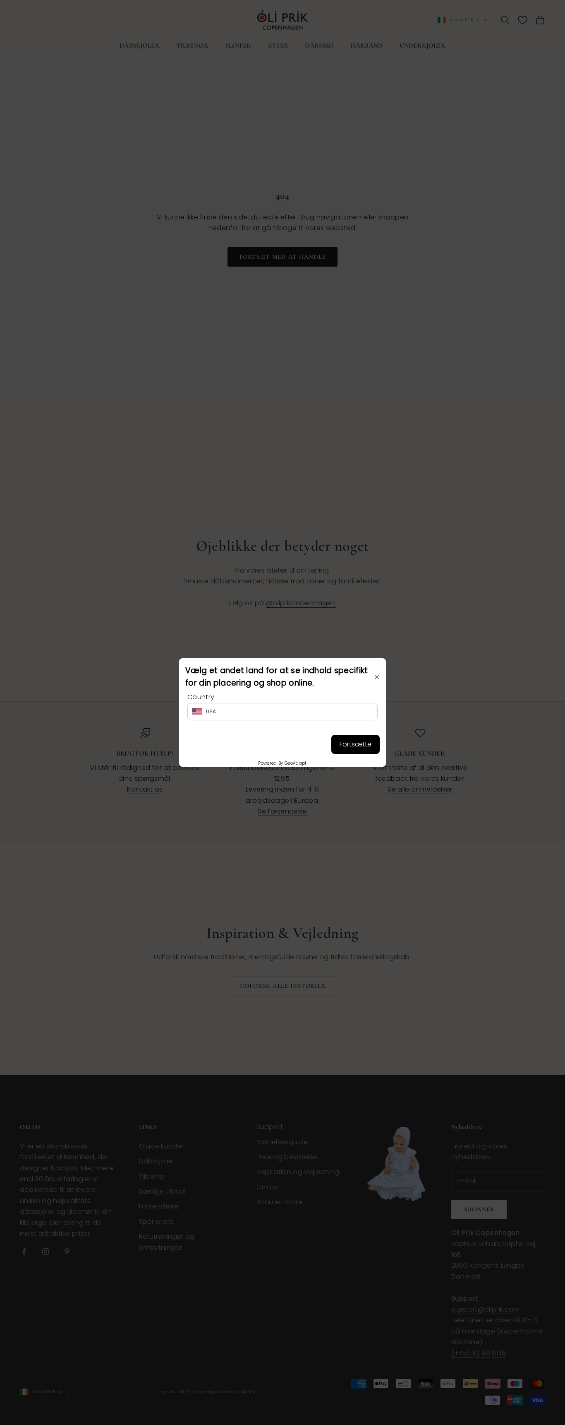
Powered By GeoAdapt (282, 763)
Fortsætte (355, 744)
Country (200, 697)
